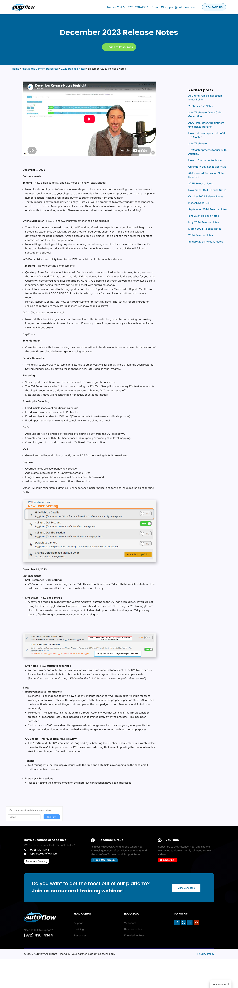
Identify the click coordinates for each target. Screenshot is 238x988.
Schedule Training (36, 861)
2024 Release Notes (200, 235)
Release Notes (133, 929)
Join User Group (105, 860)
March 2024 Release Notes (204, 228)
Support (79, 923)
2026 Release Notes (200, 106)
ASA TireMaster (198, 143)
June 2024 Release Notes (203, 215)
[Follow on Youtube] (196, 922)
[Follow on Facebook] (177, 922)
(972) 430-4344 (38, 935)
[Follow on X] (183, 922)
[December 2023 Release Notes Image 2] (89, 656)
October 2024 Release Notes (205, 196)
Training (79, 929)
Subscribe (168, 860)
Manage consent (220, 984)
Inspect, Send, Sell (199, 202)
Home (15, 68)
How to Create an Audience (205, 160)
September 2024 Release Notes (207, 209)
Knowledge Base (134, 935)
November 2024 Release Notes (207, 189)
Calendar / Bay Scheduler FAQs (207, 166)
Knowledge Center (33, 68)
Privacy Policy (205, 953)
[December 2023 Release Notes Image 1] (89, 561)
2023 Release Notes (73, 68)
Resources (52, 68)
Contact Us (214, 7)
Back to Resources (120, 47)
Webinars (130, 923)
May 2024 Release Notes (203, 222)
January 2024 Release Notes (205, 241)
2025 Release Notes (200, 183)
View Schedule (186, 888)
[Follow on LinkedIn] (190, 922)
